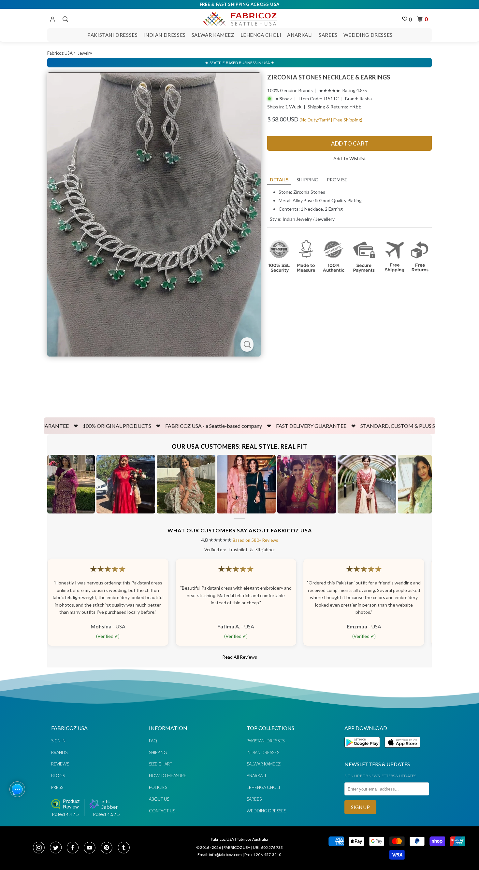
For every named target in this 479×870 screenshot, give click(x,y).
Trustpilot (237, 549)
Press (57, 787)
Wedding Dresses (368, 35)
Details (279, 179)
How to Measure (167, 775)
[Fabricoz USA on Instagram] (40, 848)
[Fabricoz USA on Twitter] (57, 848)
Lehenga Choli (261, 35)
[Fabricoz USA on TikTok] (124, 848)
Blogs (58, 775)
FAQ (153, 740)
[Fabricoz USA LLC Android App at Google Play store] (364, 751)
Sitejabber (265, 549)
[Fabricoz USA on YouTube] (91, 848)
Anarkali (300, 35)
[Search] (65, 19)
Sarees (328, 35)
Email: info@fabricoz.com (219, 854)
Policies (158, 787)
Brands (59, 752)
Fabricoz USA (60, 53)
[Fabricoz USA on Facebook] (74, 848)
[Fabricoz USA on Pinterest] (108, 848)
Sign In (58, 740)
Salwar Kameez (213, 35)
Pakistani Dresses (112, 35)
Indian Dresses (164, 35)
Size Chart (160, 763)
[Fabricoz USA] (239, 18)
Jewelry (85, 53)
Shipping (307, 179)
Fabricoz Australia (252, 839)
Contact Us (162, 810)
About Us (159, 799)
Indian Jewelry (297, 219)
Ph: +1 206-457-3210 (262, 854)
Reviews (60, 763)
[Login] (52, 19)
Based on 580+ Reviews (255, 540)
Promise (337, 179)
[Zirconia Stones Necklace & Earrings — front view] (154, 214)
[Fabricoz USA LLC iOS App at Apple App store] (402, 751)
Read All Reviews (239, 657)
